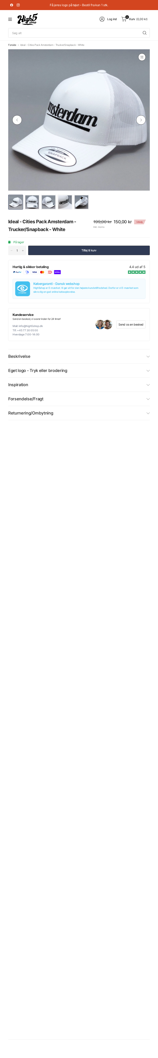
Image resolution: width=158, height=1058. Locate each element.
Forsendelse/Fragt (25, 398)
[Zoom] (142, 57)
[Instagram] (18, 5)
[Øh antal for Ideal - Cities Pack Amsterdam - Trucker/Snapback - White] (23, 250)
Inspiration (18, 384)
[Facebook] (11, 5)
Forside (12, 45)
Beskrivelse (19, 356)
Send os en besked (130, 324)
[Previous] (17, 120)
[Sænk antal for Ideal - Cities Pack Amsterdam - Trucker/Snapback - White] (11, 250)
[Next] (141, 120)
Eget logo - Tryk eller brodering (37, 370)
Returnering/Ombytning (30, 413)
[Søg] (144, 33)
